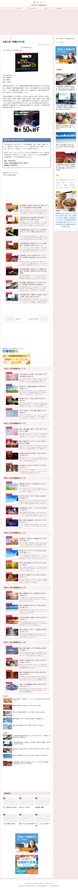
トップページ (29, 883)
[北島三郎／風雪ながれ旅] (10, 351)
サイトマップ (49, 883)
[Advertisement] (39, 22)
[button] (16, 351)
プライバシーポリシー (39, 883)
